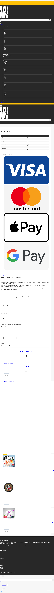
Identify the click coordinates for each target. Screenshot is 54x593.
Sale (3, 100)
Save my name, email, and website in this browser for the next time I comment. (14, 341)
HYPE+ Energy (6, 63)
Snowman (5, 87)
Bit (4, 93)
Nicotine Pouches (4, 552)
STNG (5, 77)
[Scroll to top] (1, 576)
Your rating (3, 326)
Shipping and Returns (5, 560)
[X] (2, 102)
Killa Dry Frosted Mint (26, 351)
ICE (4, 41)
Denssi (5, 69)
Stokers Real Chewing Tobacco (7, 55)
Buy (2, 153)
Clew (4, 86)
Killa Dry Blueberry (26, 366)
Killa (4, 47)
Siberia (5, 34)
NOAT (5, 49)
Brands (2, 589)
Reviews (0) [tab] (4, 275)
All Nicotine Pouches (6, 27)
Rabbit (5, 33)
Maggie (5, 48)
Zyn (4, 40)
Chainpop (5, 78)
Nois (4, 70)
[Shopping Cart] (0, 23)
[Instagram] (3, 102)
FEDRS (5, 84)
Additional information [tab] (6, 274)
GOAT (5, 50)
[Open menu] (1, 105)
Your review (3, 336)
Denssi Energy (6, 61)
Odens (5, 92)
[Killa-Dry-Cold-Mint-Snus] (8, 129)
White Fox (5, 39)
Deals (2, 24)
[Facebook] (1, 102)
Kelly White (5, 71)
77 (4, 31)
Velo (4, 32)
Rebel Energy (5, 62)
